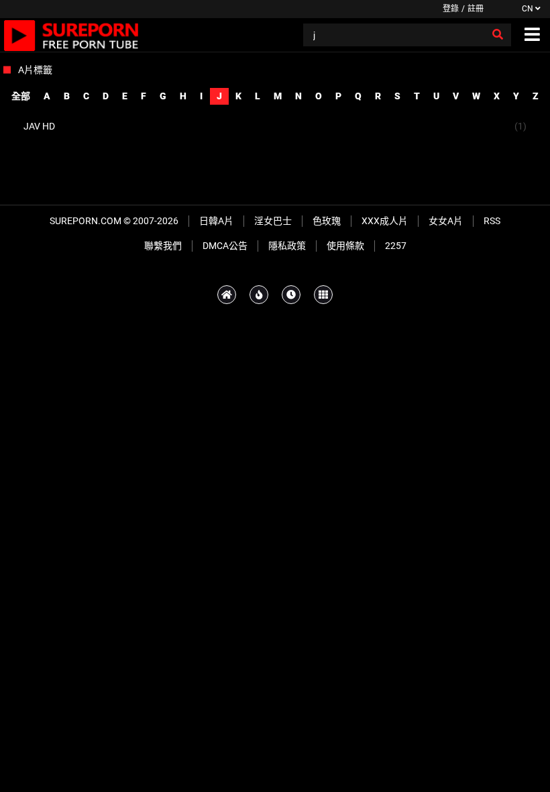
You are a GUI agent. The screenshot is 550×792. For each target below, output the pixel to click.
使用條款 (345, 245)
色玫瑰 (327, 220)
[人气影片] (259, 294)
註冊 (476, 8)
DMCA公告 (225, 245)
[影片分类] (323, 294)
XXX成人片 (385, 220)
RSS (492, 220)
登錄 (451, 8)
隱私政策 (287, 245)
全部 (20, 96)
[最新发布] (291, 294)
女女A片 (446, 220)
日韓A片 (216, 220)
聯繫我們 (163, 245)
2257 (395, 245)
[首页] (226, 294)
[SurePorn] (71, 35)
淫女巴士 (273, 220)
